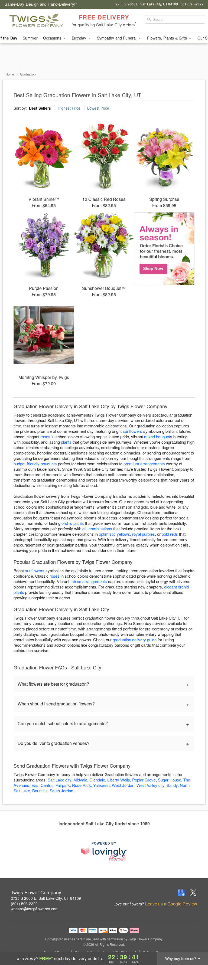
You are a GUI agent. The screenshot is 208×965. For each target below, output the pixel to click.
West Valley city (150, 785)
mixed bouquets (158, 436)
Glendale (97, 780)
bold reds (170, 534)
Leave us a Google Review (171, 904)
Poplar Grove (144, 780)
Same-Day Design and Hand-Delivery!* (41, 4)
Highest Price (69, 108)
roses (45, 436)
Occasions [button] (52, 38)
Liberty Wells (118, 780)
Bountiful (39, 790)
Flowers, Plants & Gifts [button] (167, 38)
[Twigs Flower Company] (35, 21)
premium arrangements (144, 463)
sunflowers (132, 431)
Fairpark (63, 785)
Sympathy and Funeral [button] (117, 38)
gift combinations (97, 528)
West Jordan (123, 785)
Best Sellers (40, 108)
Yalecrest (101, 785)
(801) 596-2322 (24, 903)
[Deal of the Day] (164, 248)
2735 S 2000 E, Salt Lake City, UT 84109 (46, 898)
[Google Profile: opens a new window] (181, 893)
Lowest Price (98, 108)
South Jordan (61, 790)
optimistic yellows (114, 534)
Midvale (80, 780)
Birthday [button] (79, 38)
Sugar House (169, 780)
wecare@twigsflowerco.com (34, 908)
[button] (194, 942)
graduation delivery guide (135, 639)
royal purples (143, 534)
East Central (42, 785)
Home (9, 74)
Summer (30, 38)
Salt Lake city (59, 780)
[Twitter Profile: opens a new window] (193, 893)
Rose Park (81, 785)
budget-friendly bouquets (35, 463)
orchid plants (72, 523)
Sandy (172, 785)
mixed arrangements (88, 581)
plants (66, 442)
